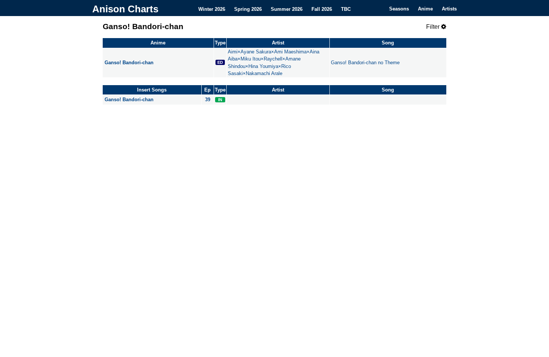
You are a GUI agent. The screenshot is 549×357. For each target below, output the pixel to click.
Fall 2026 (321, 9)
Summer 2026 (287, 9)
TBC (346, 9)
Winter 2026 (211, 9)
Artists (449, 9)
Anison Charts (125, 9)
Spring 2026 (248, 9)
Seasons (399, 9)
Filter (433, 27)
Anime (425, 9)
